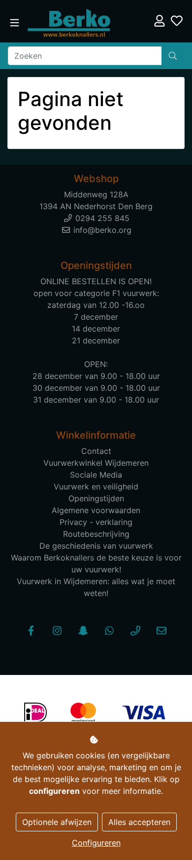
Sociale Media (96, 475)
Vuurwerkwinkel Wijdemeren (96, 463)
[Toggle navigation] (14, 23)
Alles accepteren (139, 822)
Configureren (96, 843)
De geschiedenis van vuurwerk (96, 546)
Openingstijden (96, 498)
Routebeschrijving (96, 534)
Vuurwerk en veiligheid (96, 486)
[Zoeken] (172, 55)
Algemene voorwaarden (96, 510)
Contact (96, 451)
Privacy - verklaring (96, 522)
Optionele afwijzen (57, 822)
